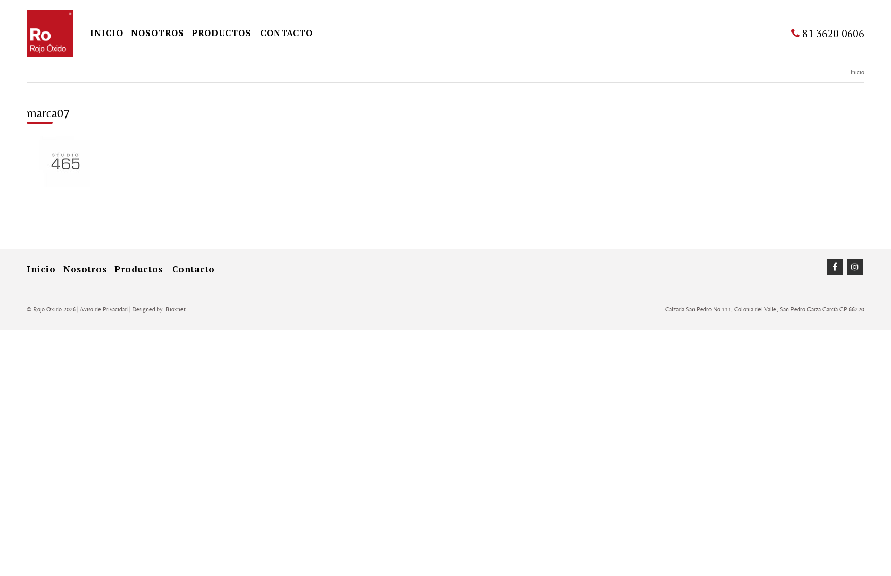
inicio (106, 33)
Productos (221, 33)
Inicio (857, 72)
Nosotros (157, 33)
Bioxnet (176, 309)
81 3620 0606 (832, 33)
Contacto (286, 33)
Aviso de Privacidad (104, 309)
